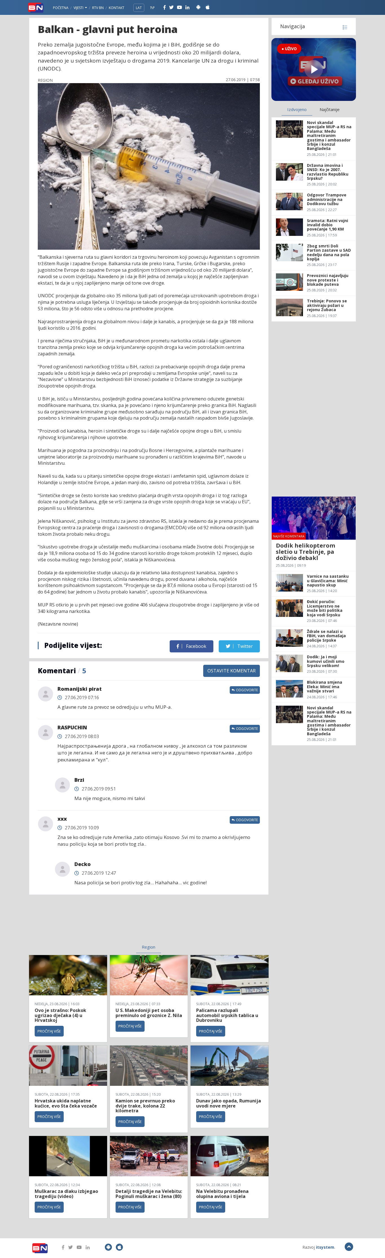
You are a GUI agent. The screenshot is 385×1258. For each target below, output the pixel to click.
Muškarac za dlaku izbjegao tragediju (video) (66, 1193)
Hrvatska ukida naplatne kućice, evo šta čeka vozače (66, 1103)
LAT (139, 7)
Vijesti (79, 7)
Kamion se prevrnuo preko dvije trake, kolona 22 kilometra (145, 1106)
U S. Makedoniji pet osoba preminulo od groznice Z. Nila (149, 1012)
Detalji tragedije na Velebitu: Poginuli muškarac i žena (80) (149, 1193)
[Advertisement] (102, 923)
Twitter (244, 646)
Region (148, 947)
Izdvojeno (297, 109)
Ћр (152, 7)
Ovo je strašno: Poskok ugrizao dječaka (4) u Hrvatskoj (60, 1015)
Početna (60, 7)
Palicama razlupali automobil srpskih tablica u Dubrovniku (227, 1015)
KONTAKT (116, 7)
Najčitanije (330, 109)
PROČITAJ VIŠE (49, 1031)
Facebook (195, 646)
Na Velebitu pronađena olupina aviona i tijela (222, 1193)
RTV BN (98, 7)
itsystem (325, 1247)
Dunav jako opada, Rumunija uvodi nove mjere (228, 1103)
